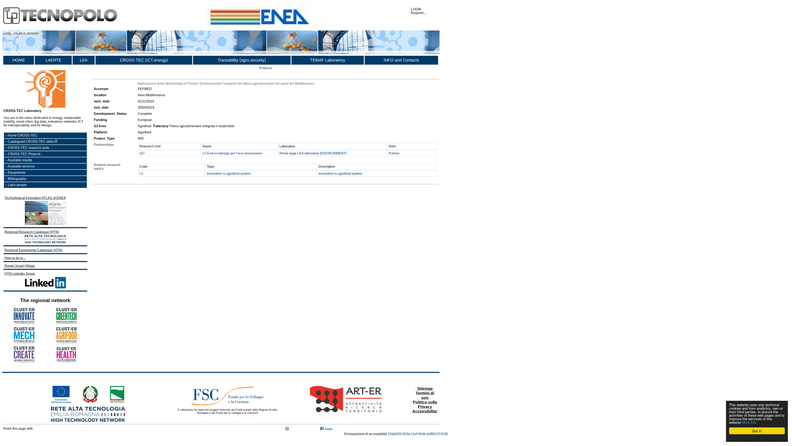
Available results (20, 160)
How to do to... (15, 258)
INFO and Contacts (401, 60)
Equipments (16, 172)
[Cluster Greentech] (66, 322)
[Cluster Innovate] (24, 322)
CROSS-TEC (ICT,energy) (144, 60)
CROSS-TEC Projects (24, 154)
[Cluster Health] (66, 361)
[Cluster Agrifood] (66, 342)
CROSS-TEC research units (28, 147)
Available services (21, 166)
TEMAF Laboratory (327, 60)
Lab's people (17, 185)
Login (7, 32)
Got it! (757, 430)
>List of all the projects (108, 75)
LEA (83, 60)
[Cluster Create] (24, 361)
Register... (418, 13)
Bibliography (17, 178)
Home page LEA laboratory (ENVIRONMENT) (313, 153)
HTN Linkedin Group (20, 273)
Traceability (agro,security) (242, 60)
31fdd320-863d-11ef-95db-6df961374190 (418, 434)
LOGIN (416, 9)
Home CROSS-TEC (22, 135)
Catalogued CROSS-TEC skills (31, 141)
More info (749, 422)
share (328, 429)
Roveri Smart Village (20, 266)
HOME (19, 60)
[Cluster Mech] (24, 342)
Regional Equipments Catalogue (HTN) (33, 250)
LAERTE (53, 60)
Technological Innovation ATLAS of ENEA (35, 198)
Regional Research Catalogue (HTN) (32, 232)
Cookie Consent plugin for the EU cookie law (757, 438)
